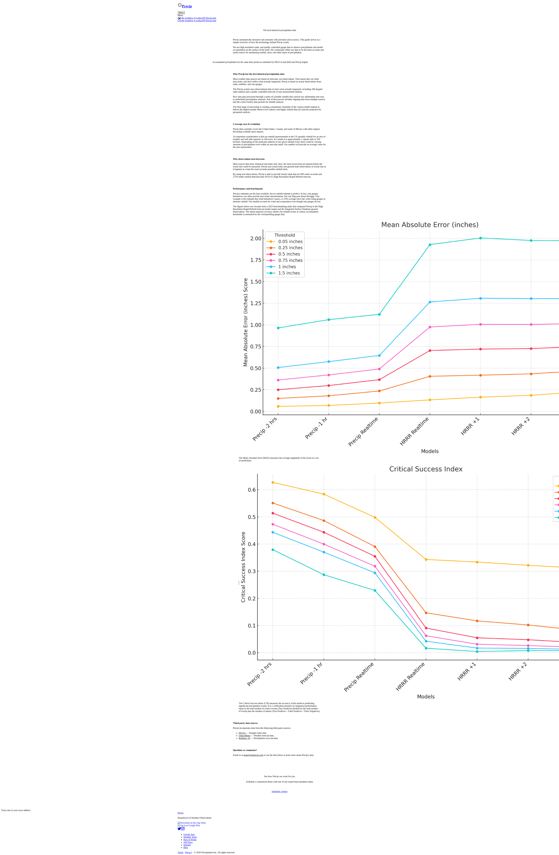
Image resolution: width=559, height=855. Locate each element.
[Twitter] (179, 829)
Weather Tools (190, 837)
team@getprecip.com (253, 755)
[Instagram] (183, 829)
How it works (195, 18)
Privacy (188, 852)
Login (213, 18)
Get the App (189, 834)
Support (187, 845)
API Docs (206, 18)
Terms (180, 852)
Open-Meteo (244, 735)
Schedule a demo (279, 791)
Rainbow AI (244, 738)
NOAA (242, 733)
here (312, 196)
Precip (187, 6)
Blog (185, 847)
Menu (181, 12)
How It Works (190, 839)
